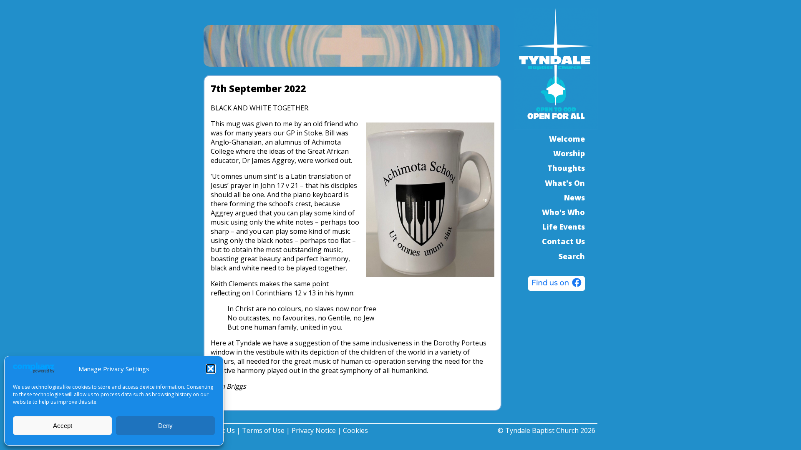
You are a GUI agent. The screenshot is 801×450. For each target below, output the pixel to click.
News (574, 197)
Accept (62, 425)
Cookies (355, 430)
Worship (569, 153)
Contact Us (563, 241)
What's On (565, 183)
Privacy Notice (314, 430)
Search (572, 256)
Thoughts (566, 168)
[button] (211, 369)
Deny (165, 425)
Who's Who (563, 212)
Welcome (567, 139)
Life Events (563, 227)
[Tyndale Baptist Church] (556, 284)
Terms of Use (263, 430)
